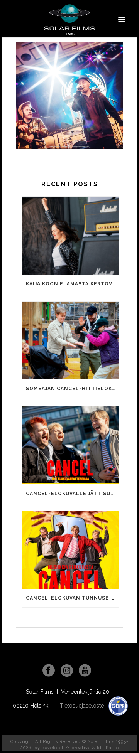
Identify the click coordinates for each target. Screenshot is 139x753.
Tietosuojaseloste (82, 705)
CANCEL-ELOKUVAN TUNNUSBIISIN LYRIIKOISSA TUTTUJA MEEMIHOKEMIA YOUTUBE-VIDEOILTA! (72, 598)
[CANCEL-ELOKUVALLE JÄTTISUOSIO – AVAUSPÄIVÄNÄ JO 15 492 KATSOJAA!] (70, 445)
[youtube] (85, 670)
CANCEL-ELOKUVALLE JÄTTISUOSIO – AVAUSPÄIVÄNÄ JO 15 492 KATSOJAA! (72, 493)
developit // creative (66, 747)
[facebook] (48, 670)
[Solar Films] (69, 19)
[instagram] (67, 670)
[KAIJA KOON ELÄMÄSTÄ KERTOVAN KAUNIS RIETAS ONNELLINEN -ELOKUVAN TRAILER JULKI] (70, 236)
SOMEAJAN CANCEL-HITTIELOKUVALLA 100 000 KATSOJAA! (72, 388)
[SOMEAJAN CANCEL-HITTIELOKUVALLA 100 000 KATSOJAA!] (70, 340)
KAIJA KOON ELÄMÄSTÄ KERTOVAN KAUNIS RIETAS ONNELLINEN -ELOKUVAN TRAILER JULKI (72, 283)
